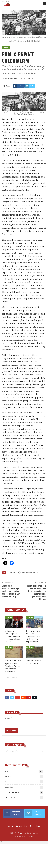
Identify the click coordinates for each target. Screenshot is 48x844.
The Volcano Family (12, 792)
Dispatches (9, 787)
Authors (36, 826)
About (10, 826)
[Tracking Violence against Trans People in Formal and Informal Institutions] (14, 652)
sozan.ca (30, 836)
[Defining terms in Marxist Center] (35, 652)
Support (27, 826)
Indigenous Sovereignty (29, 572)
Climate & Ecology (13, 572)
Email (8, 718)
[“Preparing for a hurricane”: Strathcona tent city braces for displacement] (35, 622)
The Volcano (19, 833)
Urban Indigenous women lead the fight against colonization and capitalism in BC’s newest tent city (11, 591)
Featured (8, 782)
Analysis (6, 47)
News (7, 771)
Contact (19, 826)
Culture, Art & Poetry (12, 797)
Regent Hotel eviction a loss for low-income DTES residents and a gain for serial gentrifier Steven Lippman (36, 592)
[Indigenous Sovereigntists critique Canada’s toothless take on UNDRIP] (14, 622)
